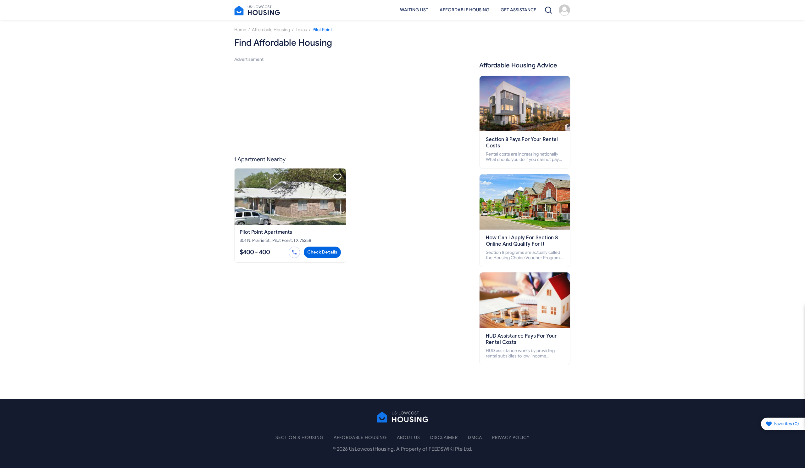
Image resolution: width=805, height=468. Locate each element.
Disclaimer (444, 437)
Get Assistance (518, 10)
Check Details (322, 252)
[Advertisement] (348, 107)
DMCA (475, 437)
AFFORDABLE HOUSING (360, 437)
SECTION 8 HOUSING (299, 437)
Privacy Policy (511, 437)
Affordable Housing (464, 10)
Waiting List (414, 10)
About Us (408, 437)
